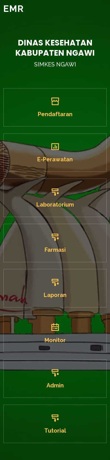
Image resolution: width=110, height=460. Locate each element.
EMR (13, 8)
